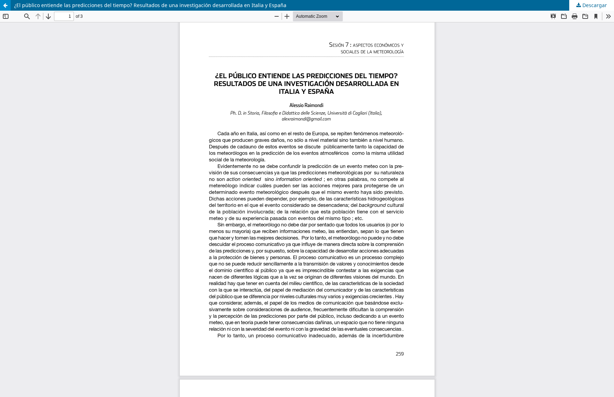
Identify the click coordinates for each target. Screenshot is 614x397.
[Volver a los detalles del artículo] (5, 5)
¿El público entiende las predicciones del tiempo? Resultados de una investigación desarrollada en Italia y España (150, 5)
